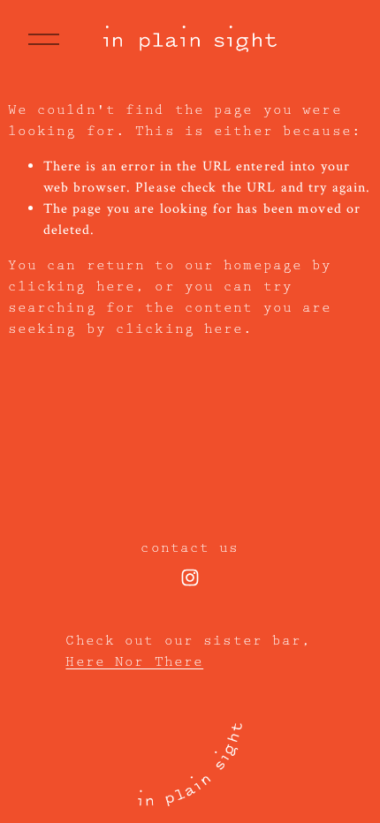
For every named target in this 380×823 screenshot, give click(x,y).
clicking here (72, 287)
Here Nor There (134, 662)
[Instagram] (190, 577)
